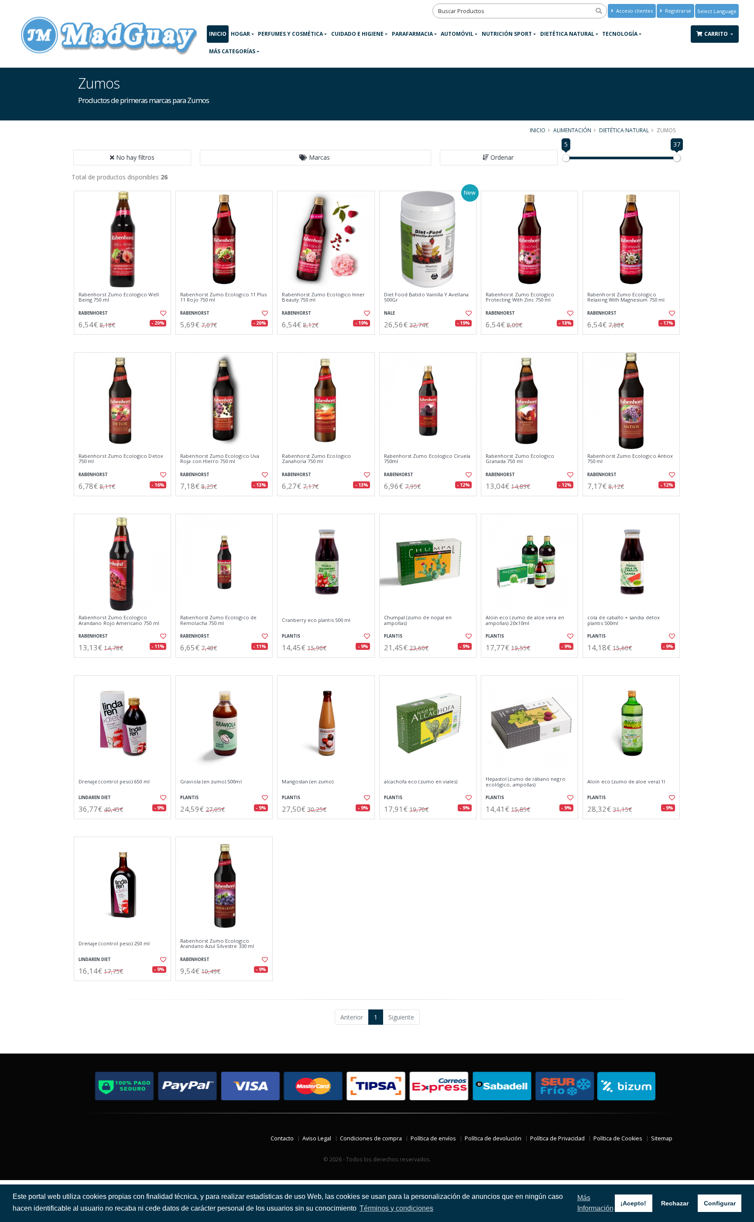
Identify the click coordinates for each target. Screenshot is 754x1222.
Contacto (282, 1138)
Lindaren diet (95, 797)
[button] (315, 157)
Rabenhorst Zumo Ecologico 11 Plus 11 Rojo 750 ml (223, 297)
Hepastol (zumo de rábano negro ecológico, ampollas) (526, 781)
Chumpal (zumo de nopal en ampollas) (418, 620)
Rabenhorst (93, 313)
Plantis (291, 636)
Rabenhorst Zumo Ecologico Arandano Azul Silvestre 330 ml (217, 943)
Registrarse (677, 10)
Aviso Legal (316, 1138)
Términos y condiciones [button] (396, 1208)
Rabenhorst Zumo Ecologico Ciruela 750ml (427, 458)
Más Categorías (232, 51)
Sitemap (661, 1138)
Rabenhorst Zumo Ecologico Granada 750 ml (520, 458)
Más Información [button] (595, 1203)
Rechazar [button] (675, 1203)
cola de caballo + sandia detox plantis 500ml (623, 620)
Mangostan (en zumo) (307, 781)
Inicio (217, 34)
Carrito (716, 34)
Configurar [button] (720, 1203)
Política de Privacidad (557, 1138)
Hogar (240, 34)
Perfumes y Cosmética (290, 34)
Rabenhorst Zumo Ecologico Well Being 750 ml (119, 297)
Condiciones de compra (371, 1138)
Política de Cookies (617, 1138)
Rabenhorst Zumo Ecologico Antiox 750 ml (630, 458)
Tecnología (619, 34)
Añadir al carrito (125, 342)
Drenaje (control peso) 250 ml (114, 943)
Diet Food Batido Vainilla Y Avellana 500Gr (426, 297)
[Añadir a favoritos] (162, 313)
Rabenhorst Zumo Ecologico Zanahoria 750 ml (316, 458)
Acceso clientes (634, 10)
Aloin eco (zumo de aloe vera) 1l (626, 781)
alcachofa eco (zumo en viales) (421, 781)
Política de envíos (433, 1138)
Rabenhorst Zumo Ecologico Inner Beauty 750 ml (323, 297)
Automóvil (457, 34)
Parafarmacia (412, 34)
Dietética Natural (567, 34)
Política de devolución (493, 1138)
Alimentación (572, 130)
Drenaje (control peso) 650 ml (114, 781)
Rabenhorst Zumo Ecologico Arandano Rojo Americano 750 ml (119, 620)
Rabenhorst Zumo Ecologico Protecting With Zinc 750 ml (520, 297)
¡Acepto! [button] (633, 1203)
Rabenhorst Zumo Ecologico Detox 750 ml (121, 458)
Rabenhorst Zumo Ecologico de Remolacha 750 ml (218, 620)
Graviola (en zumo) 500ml (210, 781)
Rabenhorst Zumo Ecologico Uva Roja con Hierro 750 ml (219, 458)
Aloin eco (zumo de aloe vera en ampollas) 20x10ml (525, 620)
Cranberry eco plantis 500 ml (316, 620)
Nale (389, 313)
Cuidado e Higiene (357, 34)
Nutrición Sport (507, 34)
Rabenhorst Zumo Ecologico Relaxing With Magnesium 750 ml (626, 297)
